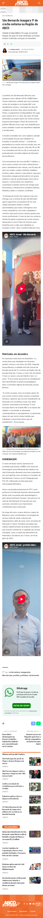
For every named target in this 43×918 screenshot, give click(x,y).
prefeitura (24, 675)
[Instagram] (36, 903)
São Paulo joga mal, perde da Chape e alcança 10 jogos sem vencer (13, 761)
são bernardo (34, 675)
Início (3, 15)
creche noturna (14, 672)
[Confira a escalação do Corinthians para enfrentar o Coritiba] (35, 787)
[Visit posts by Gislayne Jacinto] (4, 50)
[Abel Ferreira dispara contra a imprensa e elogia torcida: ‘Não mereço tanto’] (35, 774)
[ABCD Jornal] (21, 3)
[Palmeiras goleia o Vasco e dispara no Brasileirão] (35, 799)
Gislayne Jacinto (15, 49)
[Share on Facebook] (7, 44)
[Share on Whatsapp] (11, 44)
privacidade (8, 713)
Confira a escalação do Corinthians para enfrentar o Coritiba (13, 786)
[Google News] (33, 903)
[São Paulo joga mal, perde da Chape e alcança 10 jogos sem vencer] (35, 761)
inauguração (25, 672)
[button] (4, 3)
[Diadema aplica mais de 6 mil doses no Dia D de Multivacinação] (35, 866)
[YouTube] (30, 903)
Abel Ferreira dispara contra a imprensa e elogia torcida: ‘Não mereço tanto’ (13, 773)
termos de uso (32, 711)
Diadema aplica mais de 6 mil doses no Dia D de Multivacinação (13, 866)
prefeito (16, 675)
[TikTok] (39, 903)
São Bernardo (9, 15)
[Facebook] (24, 903)
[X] (27, 903)
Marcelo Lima (7, 675)
